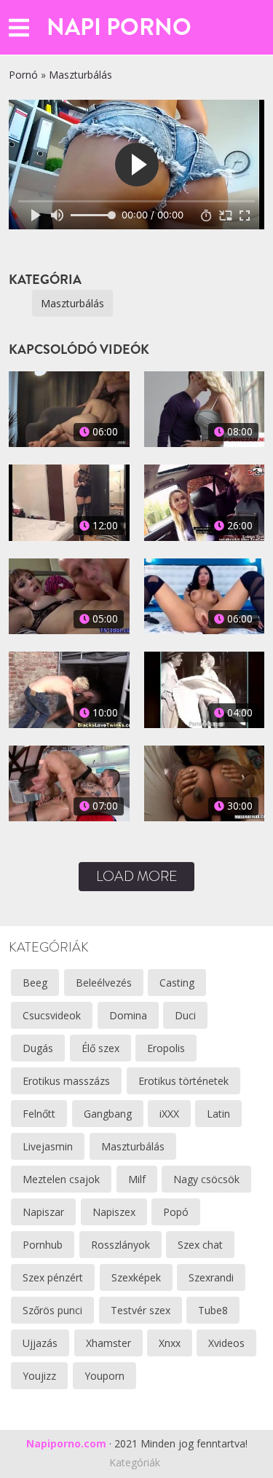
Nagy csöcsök (206, 1179)
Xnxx (170, 1343)
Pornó (23, 75)
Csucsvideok (52, 1015)
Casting (176, 982)
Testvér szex (140, 1310)
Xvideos (226, 1343)
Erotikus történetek (183, 1081)
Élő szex (100, 1048)
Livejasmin (48, 1146)
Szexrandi (211, 1277)
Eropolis (166, 1048)
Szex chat (200, 1245)
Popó (176, 1212)
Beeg (35, 982)
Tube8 (213, 1310)
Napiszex (113, 1212)
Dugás (38, 1048)
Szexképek (136, 1277)
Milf (137, 1179)
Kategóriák (134, 1462)
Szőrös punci (52, 1310)
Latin (218, 1114)
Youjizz (39, 1376)
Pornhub (43, 1245)
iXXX (169, 1114)
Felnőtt (39, 1114)
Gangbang (108, 1114)
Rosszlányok (120, 1245)
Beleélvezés (104, 982)
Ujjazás (40, 1343)
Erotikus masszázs (66, 1081)
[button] (19, 27)
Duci (185, 1015)
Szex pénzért (53, 1277)
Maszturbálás (80, 75)
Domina (128, 1015)
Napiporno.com (66, 1443)
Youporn (104, 1376)
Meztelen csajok (61, 1179)
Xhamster (108, 1343)
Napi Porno (119, 27)
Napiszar (43, 1212)
